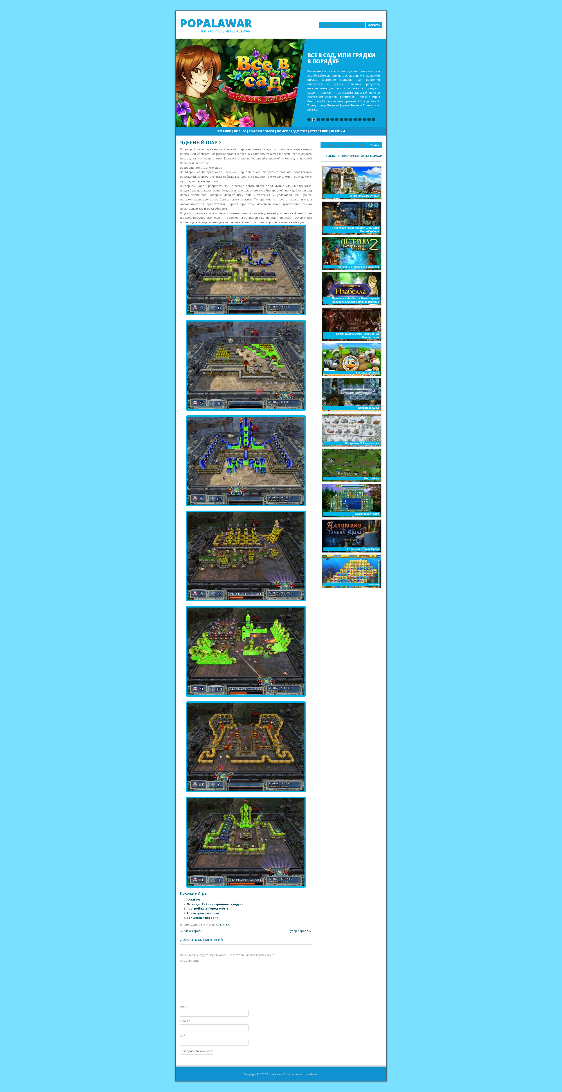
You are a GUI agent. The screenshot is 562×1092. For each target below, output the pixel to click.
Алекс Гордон (191, 931)
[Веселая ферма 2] (351, 359)
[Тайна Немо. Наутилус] (351, 183)
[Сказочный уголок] (351, 501)
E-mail (185, 1021)
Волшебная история (202, 918)
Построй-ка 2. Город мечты (208, 908)
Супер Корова (300, 931)
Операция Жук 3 (368, 407)
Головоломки (261, 131)
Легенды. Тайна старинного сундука (215, 904)
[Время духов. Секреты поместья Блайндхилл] (351, 324)
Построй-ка (371, 478)
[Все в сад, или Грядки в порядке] (281, 83)
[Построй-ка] (351, 465)
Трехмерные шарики (203, 913)
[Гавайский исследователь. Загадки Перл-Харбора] (351, 218)
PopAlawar (216, 23)
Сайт (183, 1035)
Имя (184, 1006)
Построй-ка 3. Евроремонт (362, 443)
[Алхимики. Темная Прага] (351, 536)
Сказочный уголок (367, 513)
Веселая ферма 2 (367, 372)
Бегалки (224, 131)
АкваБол (193, 899)
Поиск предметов (292, 131)
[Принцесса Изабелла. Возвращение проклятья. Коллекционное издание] (351, 289)
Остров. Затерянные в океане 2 (358, 266)
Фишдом (373, 584)
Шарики (338, 131)
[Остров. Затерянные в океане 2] (351, 253)
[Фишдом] (351, 571)
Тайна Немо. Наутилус (364, 196)
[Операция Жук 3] (351, 395)
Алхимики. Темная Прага (363, 549)
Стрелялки (319, 131)
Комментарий (190, 961)
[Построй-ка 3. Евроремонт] (351, 430)
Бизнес (240, 131)
